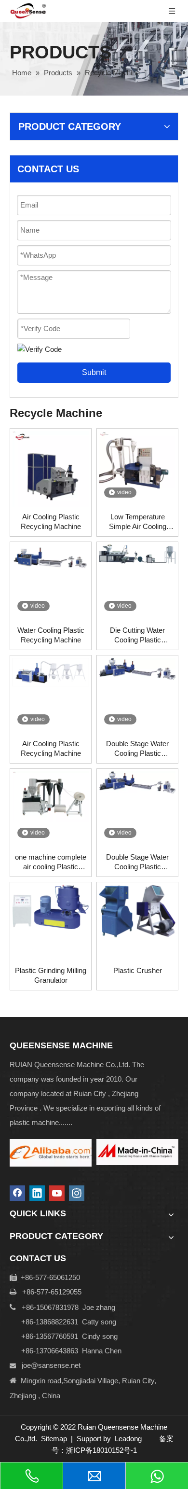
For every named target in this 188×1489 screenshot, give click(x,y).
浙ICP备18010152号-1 (101, 1450)
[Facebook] (17, 1193)
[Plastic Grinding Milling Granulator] (51, 906)
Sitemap (54, 1438)
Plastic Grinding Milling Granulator (50, 975)
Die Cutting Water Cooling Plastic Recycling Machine (137, 635)
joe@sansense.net (51, 1365)
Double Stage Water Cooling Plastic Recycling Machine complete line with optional (137, 748)
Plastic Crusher (137, 970)
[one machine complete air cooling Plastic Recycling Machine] (51, 796)
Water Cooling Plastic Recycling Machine (50, 635)
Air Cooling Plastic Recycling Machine (51, 521)
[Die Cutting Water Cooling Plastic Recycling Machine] (137, 553)
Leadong (128, 1438)
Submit (94, 372)
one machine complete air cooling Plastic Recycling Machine (50, 862)
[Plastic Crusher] (137, 910)
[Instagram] (76, 1193)
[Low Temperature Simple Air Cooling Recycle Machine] (137, 459)
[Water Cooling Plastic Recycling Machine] (51, 556)
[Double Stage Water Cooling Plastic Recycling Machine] (137, 782)
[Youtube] (57, 1193)
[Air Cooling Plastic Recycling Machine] (51, 468)
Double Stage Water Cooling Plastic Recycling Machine (137, 862)
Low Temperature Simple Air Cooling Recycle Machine (137, 522)
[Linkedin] (37, 1193)
